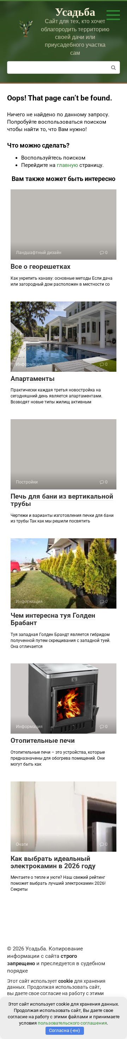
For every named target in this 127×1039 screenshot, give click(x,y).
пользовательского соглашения (72, 1023)
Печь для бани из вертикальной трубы (62, 500)
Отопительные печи (43, 740)
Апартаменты (33, 379)
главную (67, 165)
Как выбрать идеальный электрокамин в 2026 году (53, 862)
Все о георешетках (41, 266)
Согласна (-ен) (64, 1030)
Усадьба (75, 11)
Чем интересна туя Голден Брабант (53, 619)
